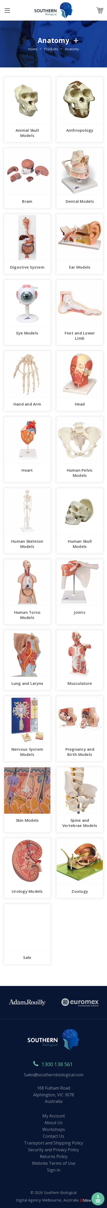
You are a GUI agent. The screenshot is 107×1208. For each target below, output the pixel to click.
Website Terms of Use (53, 1163)
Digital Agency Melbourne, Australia (48, 1200)
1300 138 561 (57, 1064)
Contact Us (53, 1136)
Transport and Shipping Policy (53, 1143)
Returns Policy (54, 1156)
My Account (53, 1116)
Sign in (53, 1170)
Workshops (53, 1129)
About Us (53, 1122)
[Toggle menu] (7, 10)
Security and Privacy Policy (53, 1150)
